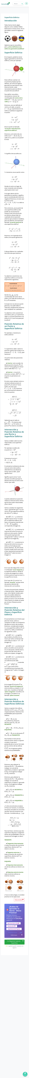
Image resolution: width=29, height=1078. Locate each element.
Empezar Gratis (12, 933)
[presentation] (14, 100)
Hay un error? (18, 899)
